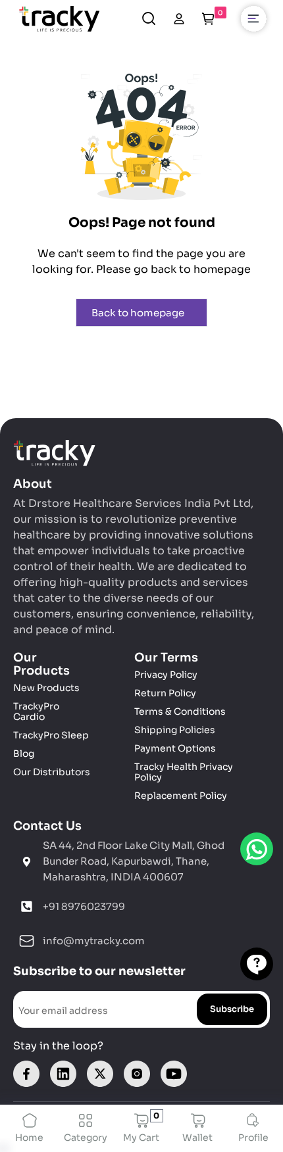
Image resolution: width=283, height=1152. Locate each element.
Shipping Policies (174, 730)
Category (85, 1137)
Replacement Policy (180, 795)
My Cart (141, 1128)
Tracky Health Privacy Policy (183, 771)
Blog (23, 753)
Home (29, 1137)
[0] (208, 19)
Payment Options (175, 748)
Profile (253, 1137)
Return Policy (165, 693)
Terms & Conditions (180, 711)
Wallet (197, 1137)
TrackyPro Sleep (51, 735)
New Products (46, 688)
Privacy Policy (165, 674)
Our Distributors (51, 772)
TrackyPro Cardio (36, 711)
